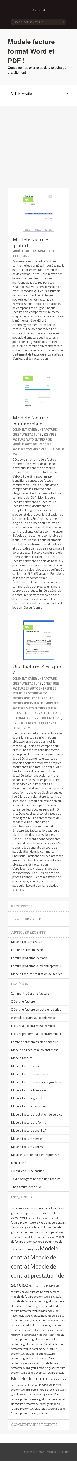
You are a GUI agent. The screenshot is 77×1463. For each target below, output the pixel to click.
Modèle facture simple (26, 1138)
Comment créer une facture (34, 429)
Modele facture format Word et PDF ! (31, 51)
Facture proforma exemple (29, 957)
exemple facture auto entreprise (34, 437)
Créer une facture (26, 434)
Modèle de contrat (30, 1378)
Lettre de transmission (27, 949)
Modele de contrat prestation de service (37, 1275)
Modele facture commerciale (30, 421)
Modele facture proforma (28, 1122)
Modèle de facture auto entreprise (35, 1049)
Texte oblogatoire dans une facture (36, 716)
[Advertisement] (38, 147)
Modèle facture (24, 444)
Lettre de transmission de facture (34, 1041)
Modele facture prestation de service (36, 973)
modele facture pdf (45, 1334)
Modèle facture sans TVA (28, 1130)
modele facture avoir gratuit (40, 1325)
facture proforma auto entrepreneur (36, 1033)
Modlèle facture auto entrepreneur (35, 706)
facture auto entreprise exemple (33, 701)
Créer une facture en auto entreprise (35, 686)
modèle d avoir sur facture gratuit (43, 1372)
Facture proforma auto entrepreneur (36, 965)
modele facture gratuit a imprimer (40, 1330)
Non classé (18, 1162)
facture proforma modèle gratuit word (43, 1232)
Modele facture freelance (28, 1090)
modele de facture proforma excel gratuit (36, 1296)
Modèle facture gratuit (31, 251)
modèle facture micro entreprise (34, 1394)
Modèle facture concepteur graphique (37, 1082)
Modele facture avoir (25, 1065)
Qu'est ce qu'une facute (31, 713)
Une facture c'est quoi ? (31, 723)
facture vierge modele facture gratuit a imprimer (33, 1237)
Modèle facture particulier (28, 1106)
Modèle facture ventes (27, 1146)
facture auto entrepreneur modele (43, 1218)
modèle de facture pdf (28, 1385)
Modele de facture (37, 1286)
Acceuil (38, 10)
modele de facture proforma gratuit (32, 1301)
